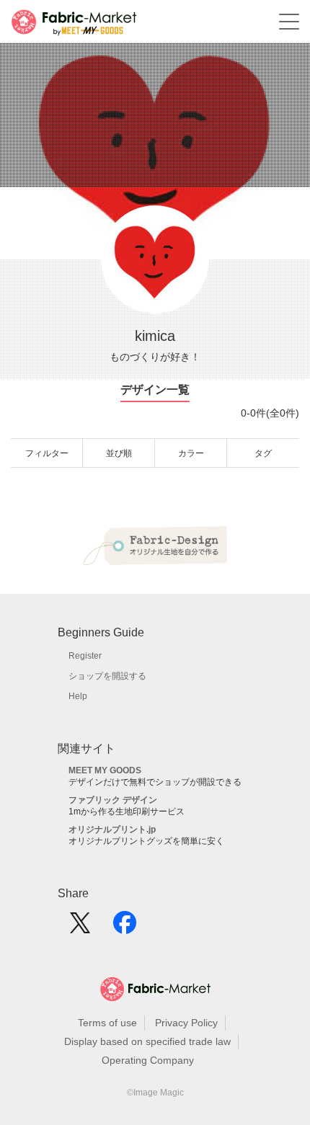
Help (77, 696)
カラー (191, 453)
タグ (263, 453)
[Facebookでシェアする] (124, 927)
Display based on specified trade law (147, 1041)
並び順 (119, 453)
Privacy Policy (186, 1022)
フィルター (46, 453)
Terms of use (107, 1022)
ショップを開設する (107, 676)
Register (85, 656)
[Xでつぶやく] (80, 927)
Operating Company (148, 1060)
